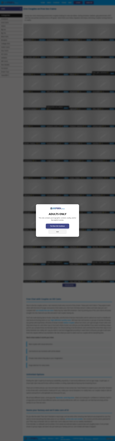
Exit (57, 232)
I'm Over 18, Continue (57, 226)
